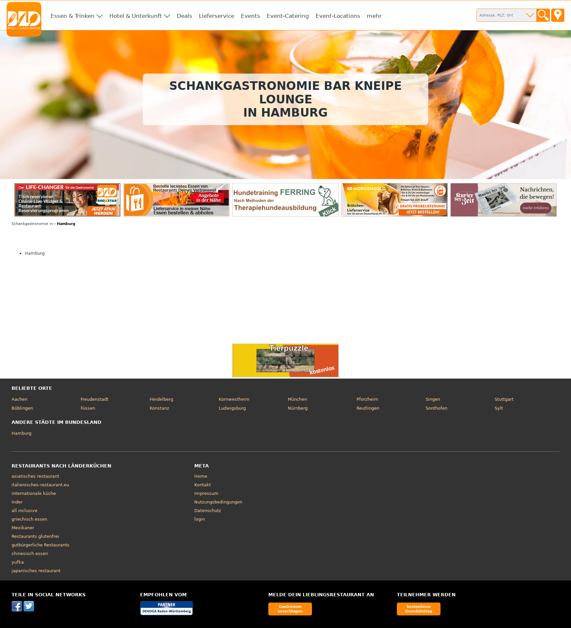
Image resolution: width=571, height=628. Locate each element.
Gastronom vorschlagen (290, 609)
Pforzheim (367, 399)
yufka (18, 562)
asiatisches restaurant (35, 476)
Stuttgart (504, 399)
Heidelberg (161, 399)
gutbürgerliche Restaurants (40, 544)
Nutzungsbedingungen (218, 501)
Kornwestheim (234, 399)
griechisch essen (29, 519)
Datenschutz (207, 510)
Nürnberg (298, 408)
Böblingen (22, 408)
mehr (374, 16)
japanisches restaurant (36, 570)
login (199, 519)
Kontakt (202, 484)
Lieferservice (216, 16)
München (297, 399)
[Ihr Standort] (557, 15)
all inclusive (24, 510)
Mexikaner (23, 527)
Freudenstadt (94, 399)
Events (250, 16)
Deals (184, 16)
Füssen (88, 408)
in (32, 224)
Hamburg (35, 253)
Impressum (206, 493)
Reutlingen (368, 408)
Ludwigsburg (232, 408)
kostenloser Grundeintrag (418, 609)
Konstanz (159, 408)
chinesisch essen (30, 553)
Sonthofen (436, 408)
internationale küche (34, 493)
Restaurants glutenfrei (35, 536)
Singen (433, 399)
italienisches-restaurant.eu (40, 484)
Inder (17, 501)
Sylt (499, 408)
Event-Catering (288, 16)
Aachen (19, 399)
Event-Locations (338, 16)
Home (200, 476)
